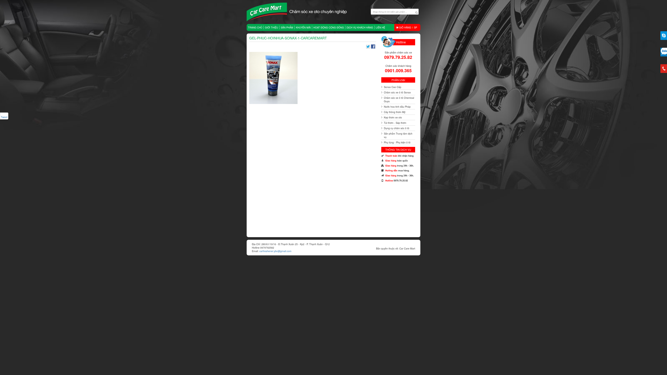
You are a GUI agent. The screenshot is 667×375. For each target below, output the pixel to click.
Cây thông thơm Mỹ (394, 112)
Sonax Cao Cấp (392, 87)
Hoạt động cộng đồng (328, 27)
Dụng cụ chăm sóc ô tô (396, 128)
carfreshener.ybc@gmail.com (275, 251)
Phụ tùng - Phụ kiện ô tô (397, 142)
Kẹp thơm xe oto (393, 117)
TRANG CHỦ (255, 27)
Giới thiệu (271, 27)
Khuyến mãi (303, 27)
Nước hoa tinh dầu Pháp (397, 106)
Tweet (4, 117)
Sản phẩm (287, 27)
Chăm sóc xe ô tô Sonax (397, 92)
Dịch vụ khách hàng (360, 27)
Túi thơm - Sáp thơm (395, 122)
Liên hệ (380, 27)
